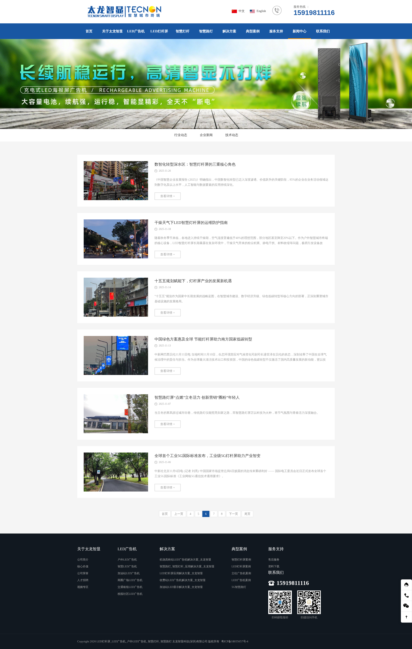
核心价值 (82, 566)
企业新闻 (206, 135)
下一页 (233, 514)
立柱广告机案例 (241, 573)
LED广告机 (136, 31)
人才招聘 (82, 580)
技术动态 (231, 135)
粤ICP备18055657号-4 (234, 641)
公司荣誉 (82, 573)
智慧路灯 (206, 31)
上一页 (178, 514)
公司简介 (82, 559)
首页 (89, 31)
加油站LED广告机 (129, 573)
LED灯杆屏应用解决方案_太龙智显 (181, 573)
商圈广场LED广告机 (130, 580)
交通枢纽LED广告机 (130, 587)
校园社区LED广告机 (130, 593)
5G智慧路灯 (239, 587)
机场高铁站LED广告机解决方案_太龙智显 (185, 559)
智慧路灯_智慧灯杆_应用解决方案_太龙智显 (187, 566)
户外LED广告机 (127, 559)
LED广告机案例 (241, 580)
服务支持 (276, 31)
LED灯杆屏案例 (241, 566)
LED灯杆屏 (159, 31)
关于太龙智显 (112, 31)
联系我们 (323, 31)
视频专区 (82, 587)
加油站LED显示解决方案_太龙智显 (181, 587)
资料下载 (273, 566)
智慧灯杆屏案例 (241, 559)
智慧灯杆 (182, 31)
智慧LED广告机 (127, 566)
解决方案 (229, 31)
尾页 (247, 514)
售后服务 (273, 559)
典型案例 (253, 31)
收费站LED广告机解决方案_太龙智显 (183, 580)
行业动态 (180, 135)
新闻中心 (299, 31)
